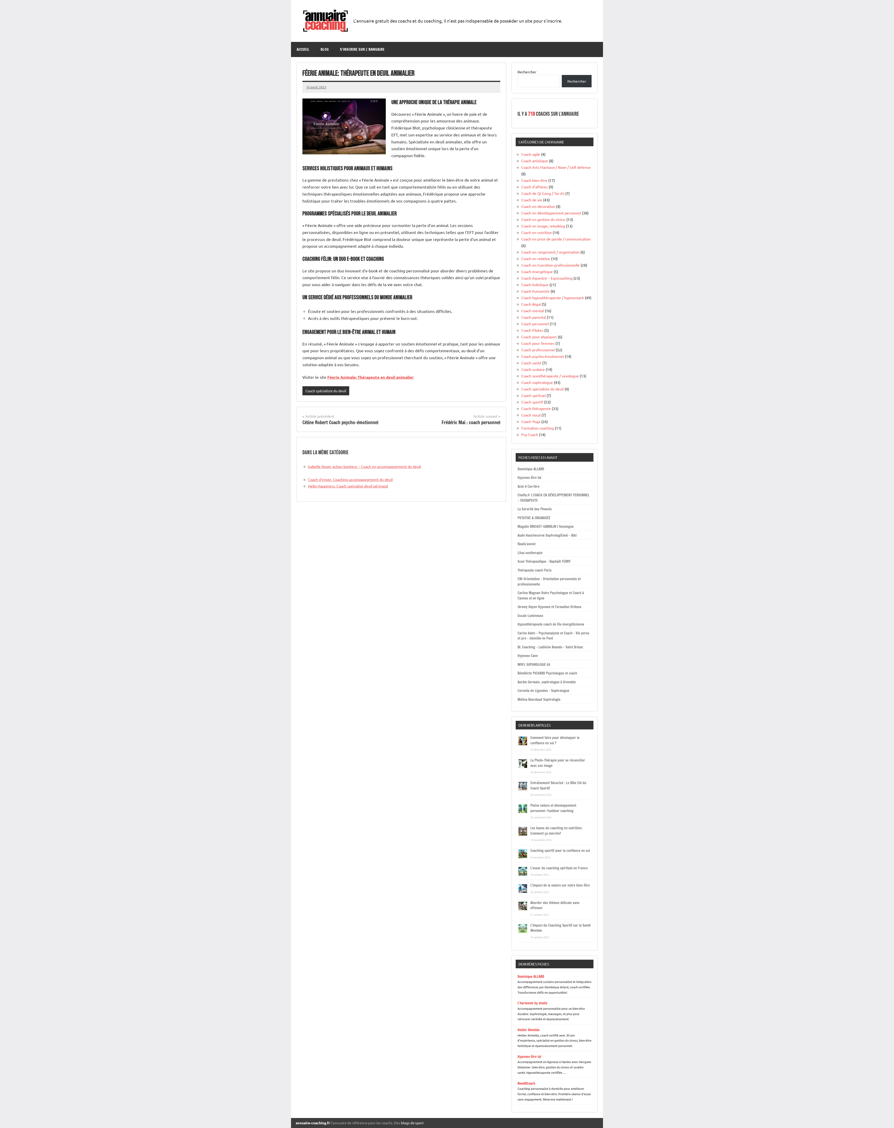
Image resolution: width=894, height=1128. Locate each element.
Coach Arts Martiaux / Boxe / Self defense (556, 167)
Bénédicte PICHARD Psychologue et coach (547, 673)
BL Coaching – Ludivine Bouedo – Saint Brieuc (550, 647)
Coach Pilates (532, 330)
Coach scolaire (533, 369)
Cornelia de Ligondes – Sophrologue (543, 690)
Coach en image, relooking (543, 226)
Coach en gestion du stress (543, 219)
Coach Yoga (530, 421)
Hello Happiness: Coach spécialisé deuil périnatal (348, 486)
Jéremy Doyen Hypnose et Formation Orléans (549, 606)
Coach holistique (535, 284)
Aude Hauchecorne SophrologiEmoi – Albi (547, 535)
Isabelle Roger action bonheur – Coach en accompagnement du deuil (364, 466)
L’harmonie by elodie (532, 1003)
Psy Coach (529, 434)
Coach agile (530, 154)
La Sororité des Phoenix (535, 509)
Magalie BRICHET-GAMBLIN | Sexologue (546, 526)
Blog (325, 49)
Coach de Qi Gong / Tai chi (542, 193)
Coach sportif (532, 402)
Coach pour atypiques (539, 336)
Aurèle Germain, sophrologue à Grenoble (547, 682)
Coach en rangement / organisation (550, 252)
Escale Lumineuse (530, 615)
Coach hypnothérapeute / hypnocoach (552, 297)
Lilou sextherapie (530, 552)
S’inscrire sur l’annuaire (362, 49)
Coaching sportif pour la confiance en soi (560, 850)
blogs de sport (412, 1123)
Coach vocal (531, 415)
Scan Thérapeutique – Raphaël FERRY (544, 561)
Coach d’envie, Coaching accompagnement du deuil (350, 479)
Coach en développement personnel (551, 212)
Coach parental (533, 317)
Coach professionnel (538, 349)
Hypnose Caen (528, 655)
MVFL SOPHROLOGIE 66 (534, 664)
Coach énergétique (537, 271)
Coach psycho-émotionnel (542, 356)
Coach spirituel (533, 395)
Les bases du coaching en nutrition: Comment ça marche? (556, 831)
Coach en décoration (538, 206)
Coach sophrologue (537, 382)
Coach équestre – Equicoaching (546, 278)
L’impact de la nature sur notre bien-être (560, 885)
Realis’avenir (527, 544)
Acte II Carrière (528, 486)
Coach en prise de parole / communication (556, 239)
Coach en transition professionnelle (550, 265)
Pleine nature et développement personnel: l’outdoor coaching (553, 808)
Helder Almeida (528, 1029)
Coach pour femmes (538, 343)
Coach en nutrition (536, 232)
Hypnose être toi (529, 477)
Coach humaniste (535, 291)
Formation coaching (537, 428)
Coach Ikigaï (531, 304)
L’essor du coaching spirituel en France (559, 868)
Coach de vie (531, 199)
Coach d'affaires (534, 186)
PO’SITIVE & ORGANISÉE (534, 517)
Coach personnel (535, 323)
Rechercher (527, 71)
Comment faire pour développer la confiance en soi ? (554, 740)
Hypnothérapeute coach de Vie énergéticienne (551, 624)
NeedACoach (526, 1083)
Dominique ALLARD (531, 469)
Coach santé (531, 362)
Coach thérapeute (536, 408)
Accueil (303, 49)
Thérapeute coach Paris (535, 570)
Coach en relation (535, 258)
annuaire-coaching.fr (313, 1123)
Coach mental (532, 310)
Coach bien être (534, 180)
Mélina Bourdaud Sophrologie (539, 699)
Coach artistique (534, 160)
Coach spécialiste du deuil (325, 391)
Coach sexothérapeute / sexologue (550, 375)
